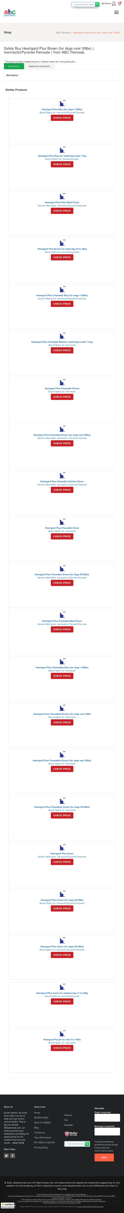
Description (13, 66)
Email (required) (103, 1112)
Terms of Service (101, 1150)
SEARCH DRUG (41, 1117)
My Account (106, 3)
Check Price (62, 117)
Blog (36, 1127)
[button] (8, 1205)
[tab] (14, 66)
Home (37, 1112)
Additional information (39, 66)
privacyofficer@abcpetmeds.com (90, 1206)
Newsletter (68, 1125)
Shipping (68, 1115)
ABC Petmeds (63, 33)
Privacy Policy (41, 1147)
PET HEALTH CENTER (44, 1142)
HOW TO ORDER (42, 1122)
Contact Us (39, 1132)
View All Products (42, 1137)
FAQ (66, 1120)
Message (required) (104, 1126)
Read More (18, 1143)
